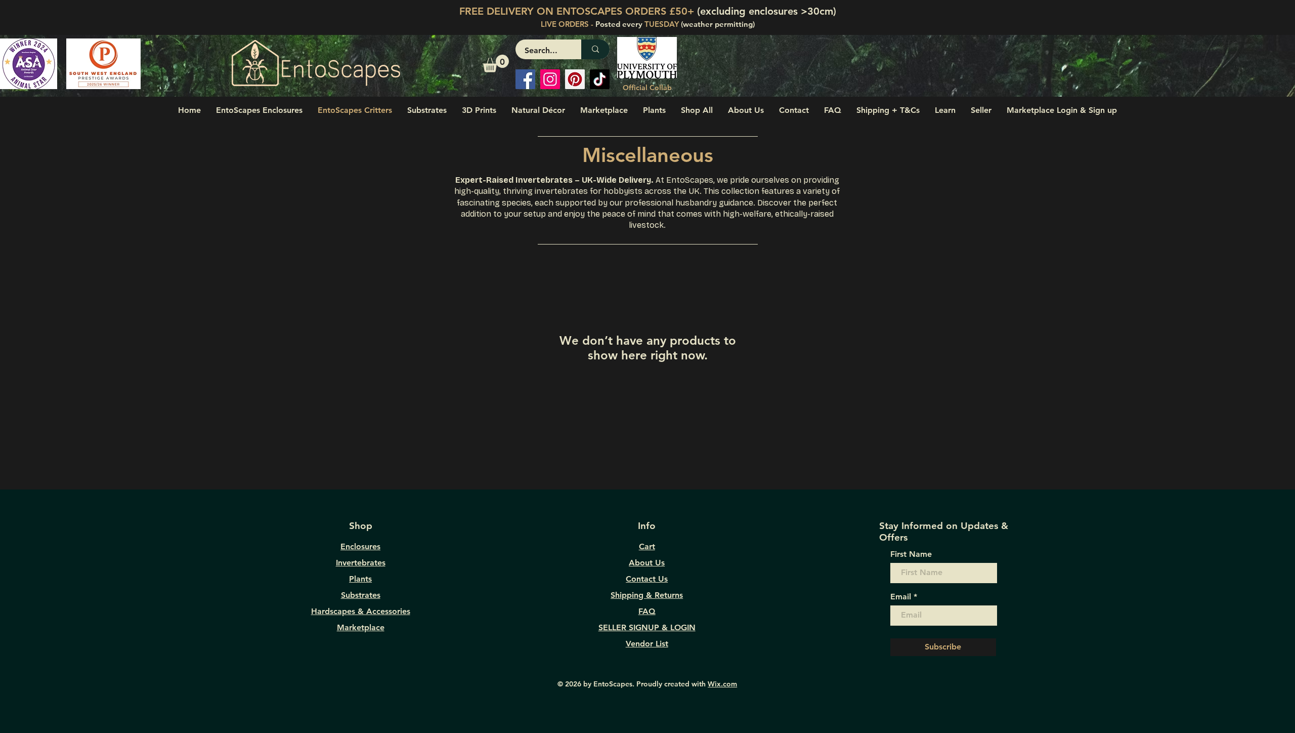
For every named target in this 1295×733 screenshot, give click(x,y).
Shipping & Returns (647, 595)
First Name (911, 554)
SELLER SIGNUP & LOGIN (647, 627)
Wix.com (722, 683)
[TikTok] (600, 79)
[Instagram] (550, 79)
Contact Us (647, 579)
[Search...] (595, 49)
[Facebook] (525, 79)
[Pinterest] (575, 79)
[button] (496, 63)
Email (900, 597)
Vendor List (647, 643)
